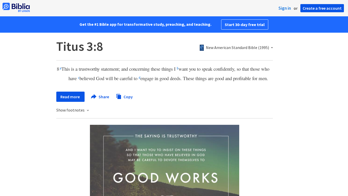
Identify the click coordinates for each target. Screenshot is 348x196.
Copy (128, 96)
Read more (70, 96)
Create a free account (322, 8)
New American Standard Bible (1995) (237, 47)
